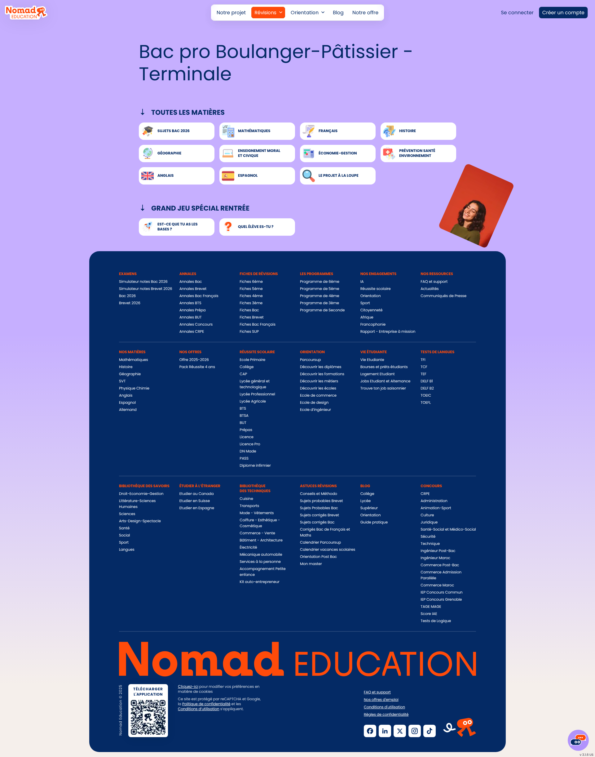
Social (124, 535)
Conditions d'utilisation (384, 707)
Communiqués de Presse (443, 296)
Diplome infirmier (255, 465)
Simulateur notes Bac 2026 (143, 281)
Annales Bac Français (198, 296)
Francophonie (373, 324)
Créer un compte (563, 12)
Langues (126, 549)
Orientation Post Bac (318, 556)
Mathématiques (133, 360)
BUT (243, 422)
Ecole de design (314, 402)
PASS (244, 458)
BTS (243, 408)
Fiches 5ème (251, 289)
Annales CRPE (191, 331)
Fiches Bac (249, 310)
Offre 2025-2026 (194, 360)
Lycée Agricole (253, 401)
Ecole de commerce (318, 395)
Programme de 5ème (319, 289)
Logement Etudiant (377, 374)
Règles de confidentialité (386, 714)
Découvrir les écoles (318, 388)
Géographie (130, 374)
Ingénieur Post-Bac (438, 551)
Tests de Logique (436, 621)
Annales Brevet (193, 289)
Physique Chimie (134, 388)
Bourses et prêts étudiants (384, 367)
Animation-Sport (436, 508)
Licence (246, 437)
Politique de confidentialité (206, 704)
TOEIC (426, 395)
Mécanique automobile (261, 554)
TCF (424, 367)
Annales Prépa (192, 310)
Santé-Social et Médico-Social (448, 529)
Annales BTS (190, 303)
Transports (249, 506)
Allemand (128, 409)
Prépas (246, 430)
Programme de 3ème (319, 303)
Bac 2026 (127, 296)
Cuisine (246, 498)
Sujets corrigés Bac (317, 522)
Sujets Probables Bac (319, 508)
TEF (423, 374)
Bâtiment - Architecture (261, 540)
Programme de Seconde (322, 310)
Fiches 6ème (251, 281)
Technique (430, 543)
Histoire (125, 367)
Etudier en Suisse (194, 501)
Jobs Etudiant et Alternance (385, 381)
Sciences (127, 514)
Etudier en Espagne (196, 508)
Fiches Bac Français (257, 324)
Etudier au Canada (196, 494)
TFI (423, 360)
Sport (365, 303)
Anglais (125, 395)
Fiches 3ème (251, 303)
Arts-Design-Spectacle (140, 521)
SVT (122, 381)
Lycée (365, 501)
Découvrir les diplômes (321, 367)
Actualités (430, 289)
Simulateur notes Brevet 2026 (145, 289)
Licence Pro (250, 444)
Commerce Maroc (437, 585)
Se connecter (517, 12)
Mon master (311, 564)
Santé (124, 528)
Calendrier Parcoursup (320, 542)
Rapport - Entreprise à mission (388, 331)
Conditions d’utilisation (198, 709)
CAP (243, 374)
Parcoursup (310, 360)
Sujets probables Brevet (321, 501)
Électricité (248, 547)
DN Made (248, 451)
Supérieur (369, 508)
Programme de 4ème (319, 296)
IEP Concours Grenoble (441, 599)
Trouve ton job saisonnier (383, 388)
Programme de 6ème (319, 281)
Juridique (429, 522)
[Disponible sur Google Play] (248, 730)
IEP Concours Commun (441, 592)
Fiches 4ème (251, 296)
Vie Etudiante (372, 360)
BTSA (244, 415)
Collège (246, 367)
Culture (427, 515)
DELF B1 (427, 381)
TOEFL (426, 402)
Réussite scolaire (375, 289)
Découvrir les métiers (319, 381)
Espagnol (127, 402)
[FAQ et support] (578, 740)
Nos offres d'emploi (381, 699)
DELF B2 (427, 388)
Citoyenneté (371, 310)
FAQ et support (434, 281)
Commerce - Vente (257, 533)
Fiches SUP (249, 331)
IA (362, 281)
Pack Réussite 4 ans (197, 367)
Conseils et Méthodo (318, 494)
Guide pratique (374, 522)
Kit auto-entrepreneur (259, 582)
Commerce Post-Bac (440, 565)
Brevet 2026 (129, 303)
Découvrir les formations (322, 374)
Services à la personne (260, 561)
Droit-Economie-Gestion (141, 494)
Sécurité (428, 536)
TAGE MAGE (431, 606)
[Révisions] (268, 12)
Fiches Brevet (251, 317)
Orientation (370, 296)
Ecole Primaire (252, 360)
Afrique (366, 317)
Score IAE (429, 614)
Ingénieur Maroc (435, 558)
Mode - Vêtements (257, 513)
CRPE (425, 494)
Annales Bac (190, 281)
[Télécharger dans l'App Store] (199, 730)
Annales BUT (190, 317)
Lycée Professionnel (257, 394)
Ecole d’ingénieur (315, 409)
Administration (434, 501)
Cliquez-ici (188, 686)
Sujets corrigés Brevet (319, 515)
